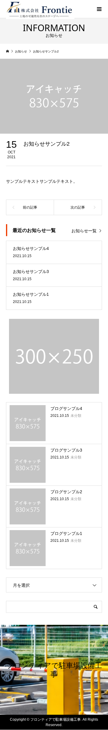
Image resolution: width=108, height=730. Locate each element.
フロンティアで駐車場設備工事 (54, 669)
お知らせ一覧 (84, 230)
